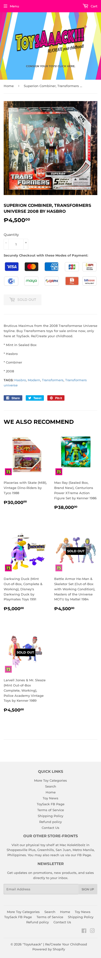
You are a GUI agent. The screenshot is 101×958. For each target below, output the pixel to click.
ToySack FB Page (50, 804)
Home (9, 86)
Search (50, 786)
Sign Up (88, 889)
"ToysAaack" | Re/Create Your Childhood (55, 944)
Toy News (50, 798)
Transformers (52, 380)
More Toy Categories (50, 780)
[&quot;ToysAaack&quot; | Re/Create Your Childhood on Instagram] (92, 931)
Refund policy (50, 822)
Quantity (11, 234)
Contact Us (50, 828)
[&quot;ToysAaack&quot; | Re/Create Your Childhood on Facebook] (84, 931)
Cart (93, 6)
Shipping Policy (50, 816)
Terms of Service (50, 810)
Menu (14, 6)
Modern (34, 380)
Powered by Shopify (48, 949)
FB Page (84, 855)
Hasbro (20, 380)
